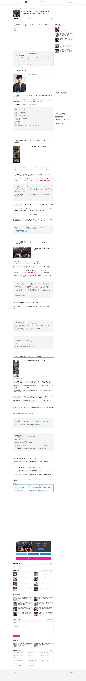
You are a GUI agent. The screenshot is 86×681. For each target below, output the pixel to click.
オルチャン (31, 655)
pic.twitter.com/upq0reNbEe (36, 344)
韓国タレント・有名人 (19, 655)
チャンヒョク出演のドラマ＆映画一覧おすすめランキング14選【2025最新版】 (45, 588)
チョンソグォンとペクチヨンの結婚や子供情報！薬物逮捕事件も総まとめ (45, 603)
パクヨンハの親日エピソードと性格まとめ (45, 577)
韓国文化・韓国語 (19, 660)
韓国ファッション (32, 662)
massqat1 (19, 600)
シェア (42, 548)
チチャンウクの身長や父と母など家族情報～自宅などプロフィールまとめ (25, 578)
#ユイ (30, 421)
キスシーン (16, 8)
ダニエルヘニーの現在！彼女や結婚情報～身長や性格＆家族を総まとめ (25, 588)
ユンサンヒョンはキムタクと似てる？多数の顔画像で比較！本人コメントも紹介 (45, 613)
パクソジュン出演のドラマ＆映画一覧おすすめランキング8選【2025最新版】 (25, 613)
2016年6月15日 (31, 346)
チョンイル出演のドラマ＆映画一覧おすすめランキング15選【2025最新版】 (45, 583)
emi (38, 610)
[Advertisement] (24, 42)
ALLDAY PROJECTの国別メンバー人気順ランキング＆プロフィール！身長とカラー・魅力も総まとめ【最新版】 (66, 51)
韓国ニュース (18, 657)
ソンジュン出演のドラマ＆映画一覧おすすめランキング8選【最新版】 (30, 485)
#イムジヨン (46, 421)
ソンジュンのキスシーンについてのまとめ (24, 64)
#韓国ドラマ (30, 228)
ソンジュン (27, 8)
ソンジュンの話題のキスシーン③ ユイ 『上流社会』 (27, 62)
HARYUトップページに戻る (33, 558)
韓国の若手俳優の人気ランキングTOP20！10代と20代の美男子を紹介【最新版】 (32, 490)
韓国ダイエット (45, 660)
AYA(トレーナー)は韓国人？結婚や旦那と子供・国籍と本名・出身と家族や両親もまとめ (66, 39)
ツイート (22, 553)
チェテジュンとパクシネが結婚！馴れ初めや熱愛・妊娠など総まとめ (45, 644)
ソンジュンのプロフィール (21, 55)
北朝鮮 (30, 657)
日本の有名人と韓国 (19, 652)
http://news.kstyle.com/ (18, 378)
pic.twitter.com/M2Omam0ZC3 (35, 328)
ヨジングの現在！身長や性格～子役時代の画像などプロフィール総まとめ (25, 598)
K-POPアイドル (45, 657)
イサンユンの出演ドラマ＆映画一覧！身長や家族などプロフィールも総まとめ (25, 583)
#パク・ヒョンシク (30, 445)
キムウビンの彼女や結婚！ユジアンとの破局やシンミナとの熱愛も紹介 (45, 598)
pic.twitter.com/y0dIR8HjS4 (35, 424)
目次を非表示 (36, 53)
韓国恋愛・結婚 (31, 665)
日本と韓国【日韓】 (45, 655)
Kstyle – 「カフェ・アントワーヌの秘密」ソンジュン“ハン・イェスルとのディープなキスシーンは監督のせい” (33, 198)
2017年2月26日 (26, 231)
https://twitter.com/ (18, 92)
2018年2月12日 (31, 425)
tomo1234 (39, 615)
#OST (34, 228)
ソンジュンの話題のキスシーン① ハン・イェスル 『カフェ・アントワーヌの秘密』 (33, 57)
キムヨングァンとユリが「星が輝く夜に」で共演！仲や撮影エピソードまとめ (25, 573)
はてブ (45, 554)
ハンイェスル (33, 8)
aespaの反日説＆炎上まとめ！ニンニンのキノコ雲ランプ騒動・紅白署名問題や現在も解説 (66, 29)
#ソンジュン (37, 228)
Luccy (18, 605)
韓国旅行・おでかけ (45, 662)
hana (18, 615)
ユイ (38, 8)
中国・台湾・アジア (19, 662)
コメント (52, 19)
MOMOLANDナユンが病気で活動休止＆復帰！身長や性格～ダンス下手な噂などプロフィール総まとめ (25, 644)
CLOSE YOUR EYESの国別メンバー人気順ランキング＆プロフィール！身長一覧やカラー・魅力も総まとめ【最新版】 (66, 46)
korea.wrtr (30, 18)
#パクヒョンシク (40, 421)
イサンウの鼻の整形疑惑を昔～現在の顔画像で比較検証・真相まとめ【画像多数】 (45, 608)
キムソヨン (21, 8)
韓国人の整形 (31, 652)
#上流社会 (27, 421)
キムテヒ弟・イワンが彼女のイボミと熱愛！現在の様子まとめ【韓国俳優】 (25, 608)
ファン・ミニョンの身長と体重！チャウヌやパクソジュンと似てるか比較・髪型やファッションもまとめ (25, 603)
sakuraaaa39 (40, 605)
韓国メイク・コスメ (32, 660)
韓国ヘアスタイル (19, 665)
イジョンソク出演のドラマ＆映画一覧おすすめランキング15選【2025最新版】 (45, 573)
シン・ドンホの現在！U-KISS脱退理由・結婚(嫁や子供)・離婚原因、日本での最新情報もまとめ (66, 34)
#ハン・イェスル (43, 228)
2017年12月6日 (27, 329)
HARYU (43, 1)
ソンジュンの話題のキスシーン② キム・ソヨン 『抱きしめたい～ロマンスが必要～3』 (33, 59)
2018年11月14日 (42, 448)
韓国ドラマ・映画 (45, 652)
